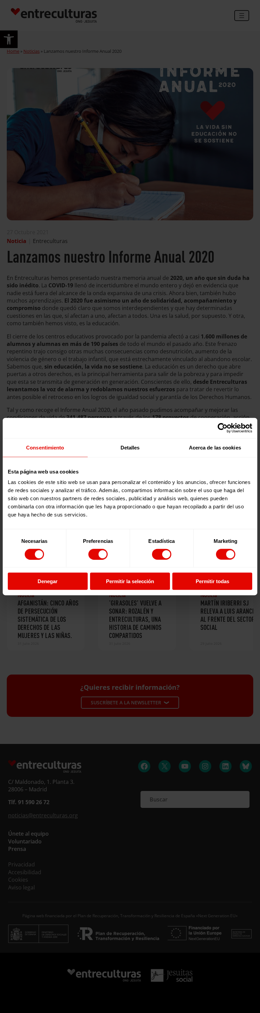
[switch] (98, 554)
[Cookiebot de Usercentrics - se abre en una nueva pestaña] (222, 428)
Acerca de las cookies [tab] (215, 447)
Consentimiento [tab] (45, 447)
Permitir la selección (130, 581)
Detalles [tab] (130, 447)
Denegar (48, 581)
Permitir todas (212, 581)
